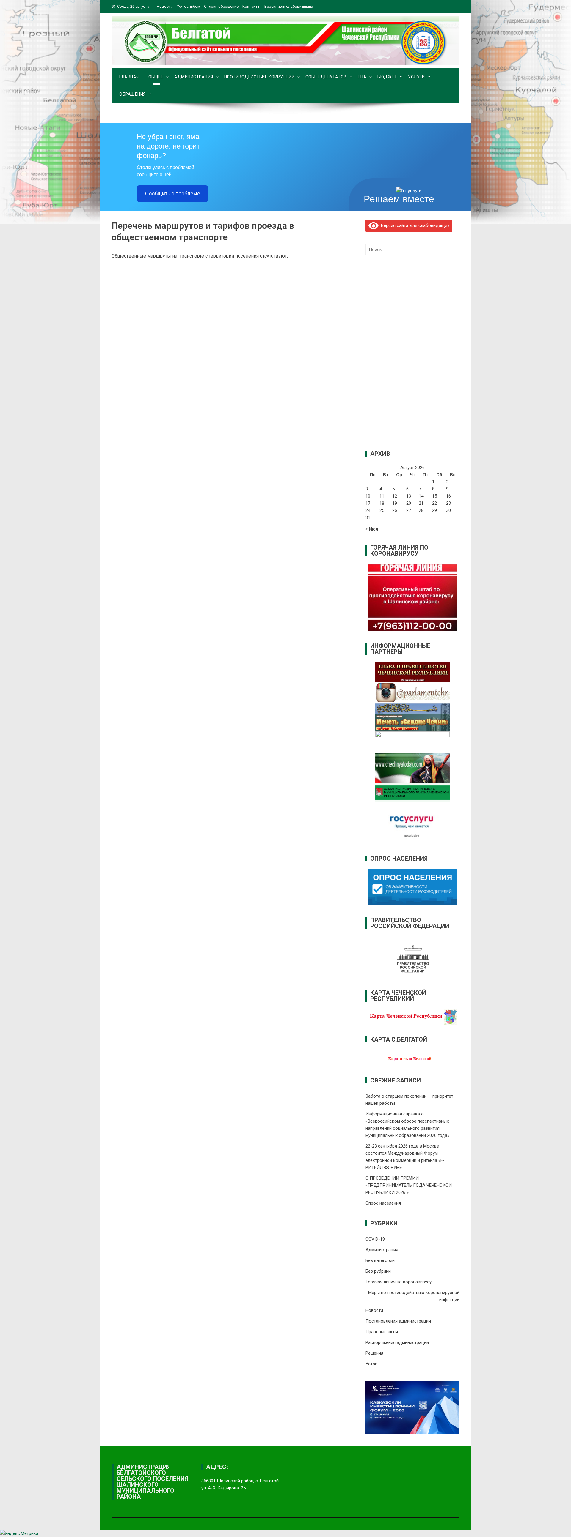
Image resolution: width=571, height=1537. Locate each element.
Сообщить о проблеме (172, 193)
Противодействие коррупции (259, 77)
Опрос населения (383, 1203)
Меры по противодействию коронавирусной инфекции (413, 1296)
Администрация (193, 77)
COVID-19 (375, 1239)
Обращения (132, 94)
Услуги (416, 77)
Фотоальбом (188, 6)
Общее (156, 77)
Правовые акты (381, 1331)
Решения (374, 1353)
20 (408, 503)
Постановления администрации (398, 1321)
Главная (129, 77)
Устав (371, 1363)
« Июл (371, 529)
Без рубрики (378, 1271)
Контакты (251, 6)
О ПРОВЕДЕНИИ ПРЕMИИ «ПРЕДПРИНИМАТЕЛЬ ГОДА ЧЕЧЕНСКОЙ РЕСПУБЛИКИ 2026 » (408, 1185)
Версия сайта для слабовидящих (414, 225)
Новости (165, 6)
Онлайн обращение (221, 6)
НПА (362, 77)
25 (381, 510)
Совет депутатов (326, 77)
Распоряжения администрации (397, 1342)
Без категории (380, 1260)
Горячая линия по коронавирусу (398, 1281)
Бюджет (387, 77)
